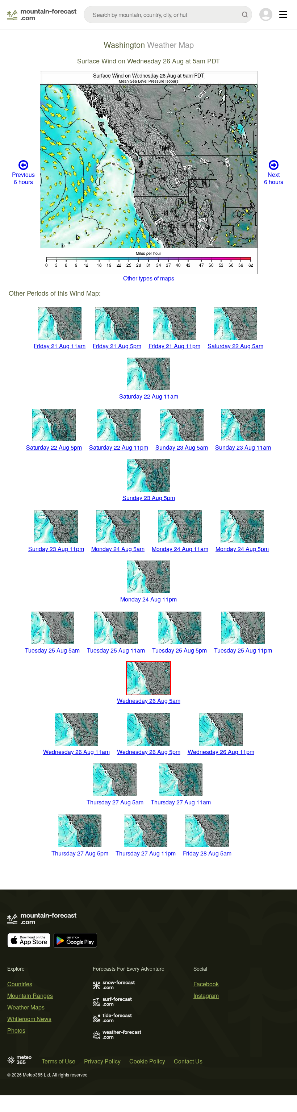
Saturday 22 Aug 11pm (118, 447)
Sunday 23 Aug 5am (181, 447)
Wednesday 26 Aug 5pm (148, 751)
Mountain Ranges (30, 995)
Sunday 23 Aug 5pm (148, 497)
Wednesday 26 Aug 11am (76, 751)
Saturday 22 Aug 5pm (54, 447)
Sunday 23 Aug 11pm (56, 549)
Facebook (206, 984)
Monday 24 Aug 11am (180, 549)
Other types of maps (148, 278)
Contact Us (188, 1061)
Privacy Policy (102, 1061)
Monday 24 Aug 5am (118, 549)
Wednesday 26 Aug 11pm (221, 751)
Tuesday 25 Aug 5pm (179, 650)
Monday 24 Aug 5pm (242, 549)
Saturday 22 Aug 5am (235, 346)
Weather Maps (26, 1007)
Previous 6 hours (23, 178)
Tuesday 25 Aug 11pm (243, 650)
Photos (16, 1030)
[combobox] (168, 14)
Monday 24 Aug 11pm (148, 599)
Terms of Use (58, 1061)
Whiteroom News (29, 1019)
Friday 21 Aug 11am (59, 346)
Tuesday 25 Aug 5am (52, 650)
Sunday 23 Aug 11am (243, 447)
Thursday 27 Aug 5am (115, 802)
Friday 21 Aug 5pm (117, 346)
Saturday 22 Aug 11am (148, 396)
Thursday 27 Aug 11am (181, 802)
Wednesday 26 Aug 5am (148, 700)
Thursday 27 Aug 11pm (146, 853)
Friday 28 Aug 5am (207, 853)
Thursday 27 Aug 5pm (79, 853)
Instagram (206, 995)
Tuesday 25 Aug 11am (116, 650)
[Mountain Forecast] (41, 14)
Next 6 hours (273, 178)
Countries (19, 984)
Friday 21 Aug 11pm (174, 346)
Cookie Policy (147, 1061)
